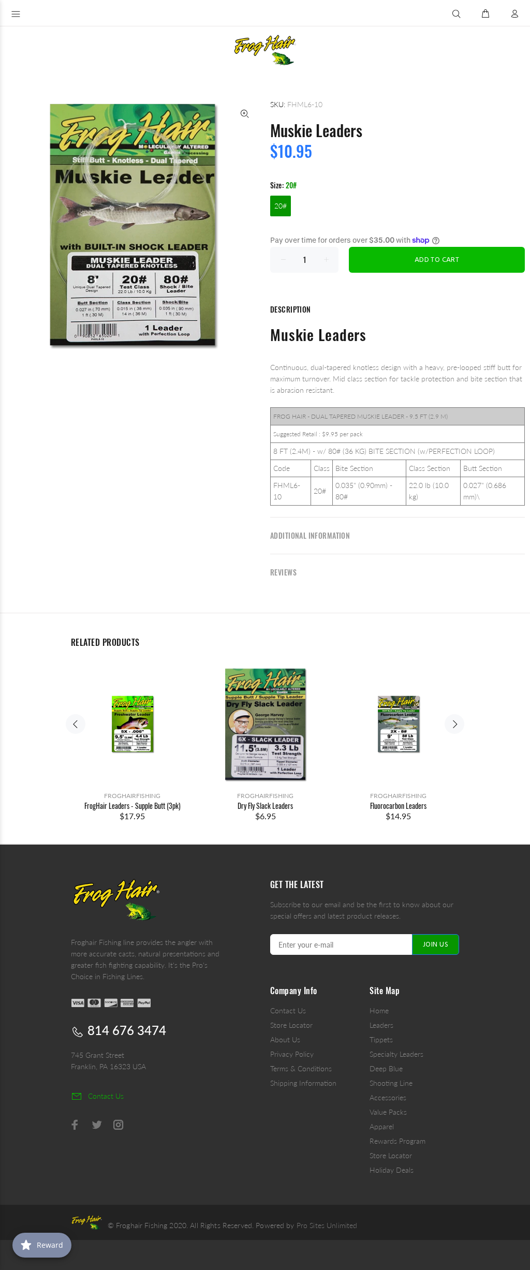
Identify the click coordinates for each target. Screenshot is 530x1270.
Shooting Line (391, 1083)
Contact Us (288, 1010)
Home (379, 1010)
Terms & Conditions (301, 1068)
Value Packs (388, 1111)
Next (454, 724)
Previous (75, 724)
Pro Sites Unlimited (327, 1225)
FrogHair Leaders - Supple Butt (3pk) (132, 805)
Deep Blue (386, 1068)
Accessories (388, 1097)
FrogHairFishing (132, 796)
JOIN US (435, 945)
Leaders (381, 1025)
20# (280, 205)
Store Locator (291, 1025)
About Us (285, 1039)
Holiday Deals (392, 1169)
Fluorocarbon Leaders (398, 805)
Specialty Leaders (396, 1054)
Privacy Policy (292, 1054)
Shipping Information (303, 1083)
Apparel (382, 1126)
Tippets (381, 1039)
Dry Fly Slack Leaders (265, 805)
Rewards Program (397, 1140)
